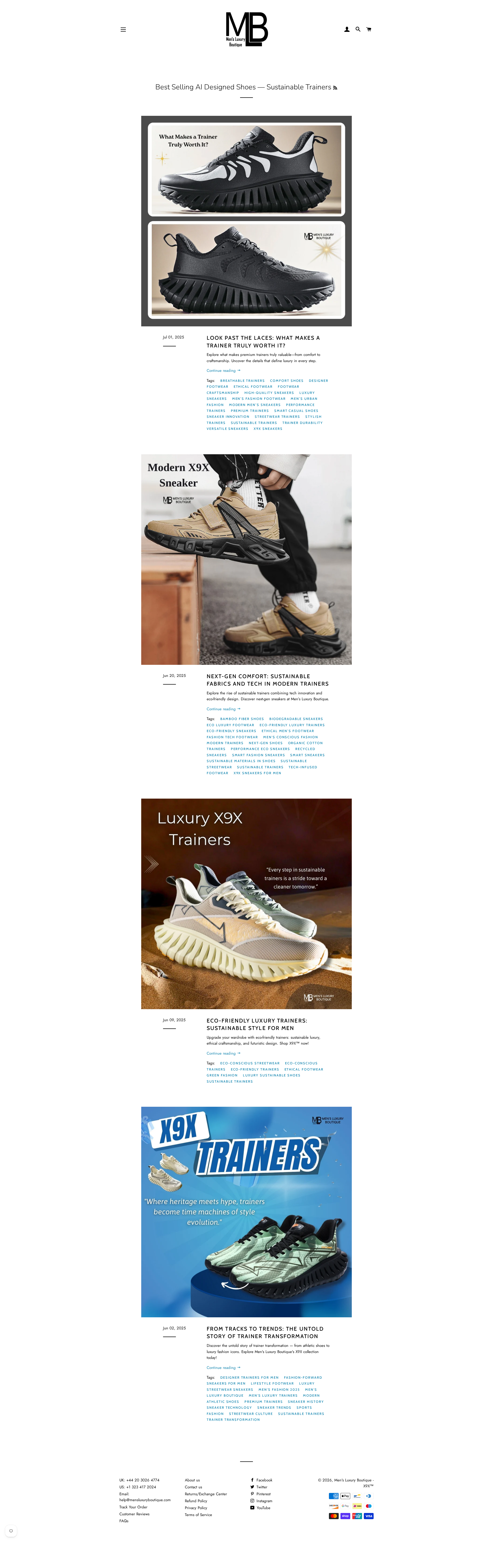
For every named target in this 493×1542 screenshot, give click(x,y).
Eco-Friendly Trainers (255, 1069)
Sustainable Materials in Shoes (241, 761)
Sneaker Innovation (228, 416)
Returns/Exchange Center (206, 1494)
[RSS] (335, 88)
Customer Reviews (134, 1514)
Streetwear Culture (251, 1414)
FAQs (123, 1521)
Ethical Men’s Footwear (288, 731)
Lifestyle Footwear (272, 1383)
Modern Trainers (225, 743)
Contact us (193, 1487)
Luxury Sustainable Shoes (272, 1075)
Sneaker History (306, 1401)
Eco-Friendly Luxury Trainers (292, 725)
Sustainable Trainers (254, 423)
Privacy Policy (196, 1508)
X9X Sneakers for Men (257, 773)
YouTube (262, 1508)
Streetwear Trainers (277, 416)
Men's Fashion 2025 (279, 1389)
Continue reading (222, 370)
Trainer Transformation (233, 1419)
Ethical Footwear (253, 386)
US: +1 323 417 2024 (137, 1487)
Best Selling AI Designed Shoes (205, 87)
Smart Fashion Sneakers (258, 755)
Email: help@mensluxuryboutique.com (145, 1497)
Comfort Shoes (287, 381)
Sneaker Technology (229, 1407)
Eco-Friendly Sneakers (232, 731)
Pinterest (263, 1494)
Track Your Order (133, 1507)
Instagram (263, 1501)
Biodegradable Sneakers (296, 719)
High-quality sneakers (269, 393)
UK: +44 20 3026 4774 (139, 1480)
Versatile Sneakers (228, 429)
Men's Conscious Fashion (290, 737)
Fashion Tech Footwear (232, 737)
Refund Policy (196, 1501)
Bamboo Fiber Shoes (242, 719)
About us (192, 1480)
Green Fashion (222, 1075)
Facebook (263, 1480)
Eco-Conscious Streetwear (250, 1063)
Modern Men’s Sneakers (255, 405)
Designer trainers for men (249, 1377)
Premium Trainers (250, 411)
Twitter (261, 1487)
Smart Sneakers (307, 755)
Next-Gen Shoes (266, 743)
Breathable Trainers (242, 381)
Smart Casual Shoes (296, 411)
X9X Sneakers (268, 429)
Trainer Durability (302, 423)
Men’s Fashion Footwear (259, 398)
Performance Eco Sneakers (260, 749)
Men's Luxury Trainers (273, 1395)
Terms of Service (198, 1515)
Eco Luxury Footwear (230, 725)
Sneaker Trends (274, 1407)
